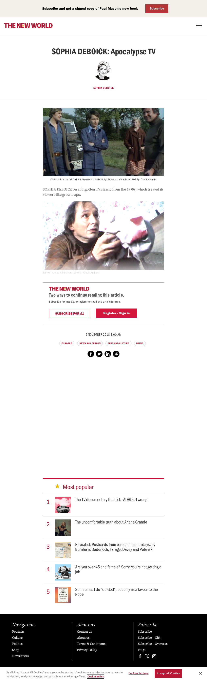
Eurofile (66, 343)
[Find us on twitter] (147, 657)
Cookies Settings (138, 673)
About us (83, 638)
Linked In (108, 354)
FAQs (141, 650)
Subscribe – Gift (149, 638)
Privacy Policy (87, 650)
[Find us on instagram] (154, 657)
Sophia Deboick (103, 88)
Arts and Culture (118, 343)
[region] (103, 674)
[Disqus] (103, 413)
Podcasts (18, 632)
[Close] (200, 673)
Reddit (116, 354)
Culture (17, 638)
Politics (17, 644)
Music (140, 343)
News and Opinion (89, 343)
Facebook (91, 354)
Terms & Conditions (91, 644)
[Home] (28, 25)
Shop (15, 650)
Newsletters (20, 656)
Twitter (99, 354)
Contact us (84, 632)
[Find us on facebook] (140, 657)
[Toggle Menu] (199, 25)
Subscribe (157, 8)
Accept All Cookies (168, 673)
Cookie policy (96, 676)
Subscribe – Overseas (153, 644)
